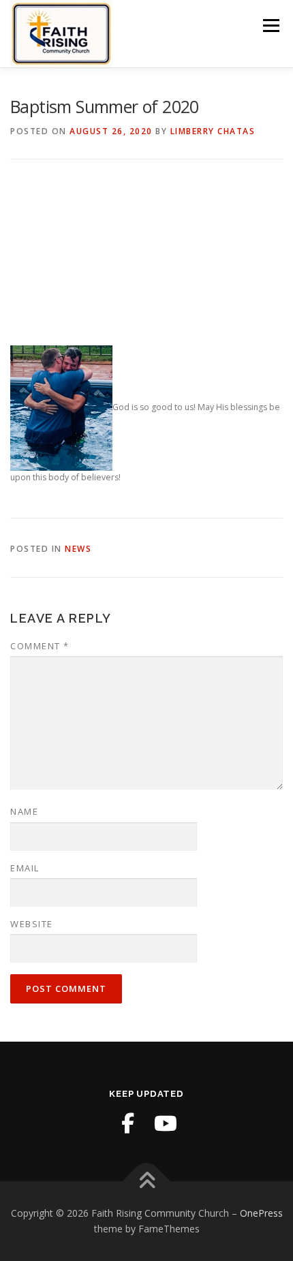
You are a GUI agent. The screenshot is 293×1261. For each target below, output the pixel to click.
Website (31, 924)
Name (24, 811)
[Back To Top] (147, 1181)
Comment (40, 646)
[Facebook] (127, 1123)
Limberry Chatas (213, 131)
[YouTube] (165, 1123)
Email (25, 868)
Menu (270, 25)
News (78, 549)
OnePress (261, 1212)
